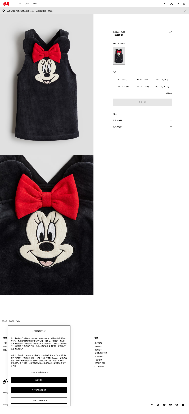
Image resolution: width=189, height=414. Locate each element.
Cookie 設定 (99, 366)
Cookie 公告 (99, 363)
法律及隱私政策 (100, 353)
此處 (39, 11)
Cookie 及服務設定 (39, 400)
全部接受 (39, 380)
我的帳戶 (98, 346)
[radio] (119, 56)
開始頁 (4, 321)
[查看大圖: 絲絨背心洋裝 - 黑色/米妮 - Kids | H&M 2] (46, 225)
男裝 (27, 3)
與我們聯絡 (98, 356)
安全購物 (98, 359)
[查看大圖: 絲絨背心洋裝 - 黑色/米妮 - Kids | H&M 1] (46, 84)
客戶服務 (98, 343)
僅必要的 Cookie (39, 390)
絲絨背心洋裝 (14, 321)
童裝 (35, 3)
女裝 (19, 3)
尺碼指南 (168, 93)
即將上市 (142, 102)
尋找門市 (98, 349)
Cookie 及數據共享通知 (39, 372)
